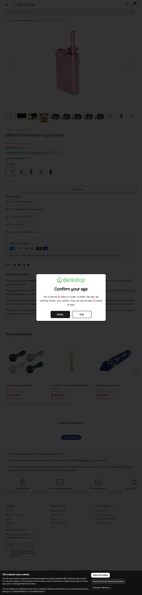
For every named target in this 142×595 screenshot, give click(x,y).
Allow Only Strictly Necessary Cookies (108, 581)
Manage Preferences (101, 587)
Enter (60, 314)
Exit (82, 314)
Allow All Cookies (100, 575)
